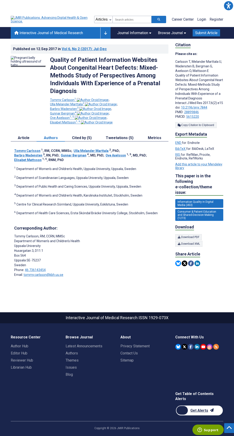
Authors (72, 353)
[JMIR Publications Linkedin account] (197, 347)
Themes (72, 360)
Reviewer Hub (22, 360)
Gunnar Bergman (63, 113)
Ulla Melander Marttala (67, 104)
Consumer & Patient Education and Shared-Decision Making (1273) (197, 215)
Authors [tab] (51, 138)
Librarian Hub (21, 367)
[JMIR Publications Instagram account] (210, 347)
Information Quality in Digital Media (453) (195, 203)
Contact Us (129, 353)
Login (201, 19)
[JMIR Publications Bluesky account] (178, 347)
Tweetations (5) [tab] (119, 138)
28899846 (191, 112)
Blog (69, 374)
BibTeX (180, 149)
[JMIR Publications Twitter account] (184, 347)
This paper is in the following (193, 184)
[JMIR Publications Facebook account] (191, 347)
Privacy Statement (135, 346)
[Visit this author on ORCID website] (93, 100)
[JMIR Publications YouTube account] (203, 347)
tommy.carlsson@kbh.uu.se (43, 275)
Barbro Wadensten (64, 109)
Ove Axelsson (62, 118)
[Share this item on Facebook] (191, 263)
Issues (71, 367)
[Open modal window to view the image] (28, 66)
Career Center (183, 19)
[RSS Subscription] (216, 347)
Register (216, 19)
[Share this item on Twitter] (184, 263)
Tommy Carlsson (63, 100)
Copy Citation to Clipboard (197, 125)
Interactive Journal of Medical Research (51, 33)
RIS (178, 154)
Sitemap (127, 360)
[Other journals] (105, 32)
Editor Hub (19, 353)
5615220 (192, 116)
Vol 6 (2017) (84, 49)
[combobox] (132, 19)
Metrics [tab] (154, 138)
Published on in (60, 49)
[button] (228, 5)
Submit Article (206, 33)
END (178, 143)
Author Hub (19, 346)
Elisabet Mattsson (65, 122)
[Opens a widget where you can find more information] (208, 430)
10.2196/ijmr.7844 (194, 107)
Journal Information (132, 33)
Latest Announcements (84, 346)
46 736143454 (35, 270)
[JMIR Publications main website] (49, 19)
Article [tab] (23, 138)
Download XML (190, 243)
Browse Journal (170, 33)
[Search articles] (159, 19)
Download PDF (190, 237)
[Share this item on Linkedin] (197, 263)
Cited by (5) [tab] (82, 138)
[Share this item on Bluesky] (178, 263)
